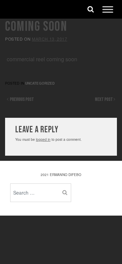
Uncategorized (40, 83)
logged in (43, 139)
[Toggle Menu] (107, 9)
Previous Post (21, 99)
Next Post (104, 99)
